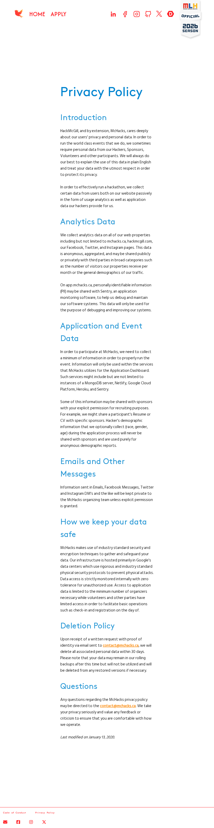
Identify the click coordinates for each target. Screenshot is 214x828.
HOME (37, 14)
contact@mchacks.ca (121, 645)
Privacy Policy (45, 812)
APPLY (58, 14)
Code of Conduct (14, 812)
